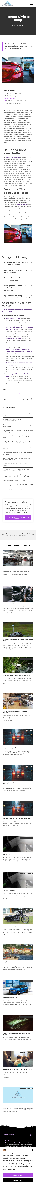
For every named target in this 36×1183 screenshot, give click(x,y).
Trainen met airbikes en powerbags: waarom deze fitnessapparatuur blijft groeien (16, 442)
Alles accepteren (18, 1175)
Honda (22, 393)
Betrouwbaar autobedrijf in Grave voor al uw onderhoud (17, 568)
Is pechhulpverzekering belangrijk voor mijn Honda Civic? (18, 297)
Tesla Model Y (6, 854)
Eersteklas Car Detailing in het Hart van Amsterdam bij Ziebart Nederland (17, 783)
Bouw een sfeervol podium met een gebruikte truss (17, 414)
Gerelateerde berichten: (13, 103)
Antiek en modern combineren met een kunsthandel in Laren (15, 420)
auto (17, 393)
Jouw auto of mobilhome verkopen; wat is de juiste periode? (16, 1034)
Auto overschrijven (13, 318)
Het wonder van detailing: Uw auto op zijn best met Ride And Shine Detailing (17, 747)
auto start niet (22, 205)
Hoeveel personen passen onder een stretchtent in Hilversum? (17, 453)
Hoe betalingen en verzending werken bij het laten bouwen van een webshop (16, 470)
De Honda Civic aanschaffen (13, 93)
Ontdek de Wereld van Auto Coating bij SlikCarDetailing (17, 818)
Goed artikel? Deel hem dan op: (16, 101)
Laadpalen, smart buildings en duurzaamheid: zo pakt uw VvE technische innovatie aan (18, 485)
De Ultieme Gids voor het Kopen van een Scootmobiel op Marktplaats (18, 640)
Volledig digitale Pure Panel (10, 997)
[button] (32, 1150)
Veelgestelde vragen (11, 98)
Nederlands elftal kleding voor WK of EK (15, 480)
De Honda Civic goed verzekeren (15, 96)
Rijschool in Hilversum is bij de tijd (12, 1105)
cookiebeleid (18, 1168)
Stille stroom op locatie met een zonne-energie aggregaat (17, 447)
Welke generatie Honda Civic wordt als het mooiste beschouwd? (18, 288)
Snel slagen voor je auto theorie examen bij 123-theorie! (17, 1069)
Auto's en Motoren (18, 25)
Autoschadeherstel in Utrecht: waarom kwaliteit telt (16, 675)
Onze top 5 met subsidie (9, 890)
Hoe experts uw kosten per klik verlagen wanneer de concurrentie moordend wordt (16, 475)
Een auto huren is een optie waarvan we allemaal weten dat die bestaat (17, 962)
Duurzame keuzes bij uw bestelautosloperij (14, 603)
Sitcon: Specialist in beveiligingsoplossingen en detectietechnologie (17, 458)
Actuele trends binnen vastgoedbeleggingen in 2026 (17, 436)
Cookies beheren (18, 1180)
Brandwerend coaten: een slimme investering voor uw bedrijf (17, 425)
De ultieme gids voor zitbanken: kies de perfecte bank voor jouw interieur (18, 431)
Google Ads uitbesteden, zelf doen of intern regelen (16, 490)
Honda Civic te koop (13, 157)
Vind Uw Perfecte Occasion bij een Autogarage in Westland (15, 712)
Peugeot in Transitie (13, 338)
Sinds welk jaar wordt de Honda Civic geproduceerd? (18, 264)
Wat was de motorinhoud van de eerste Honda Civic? (18, 279)
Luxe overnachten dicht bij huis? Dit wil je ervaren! (16, 464)
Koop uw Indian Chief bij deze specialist (13, 926)
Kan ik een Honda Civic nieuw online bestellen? (18, 271)
